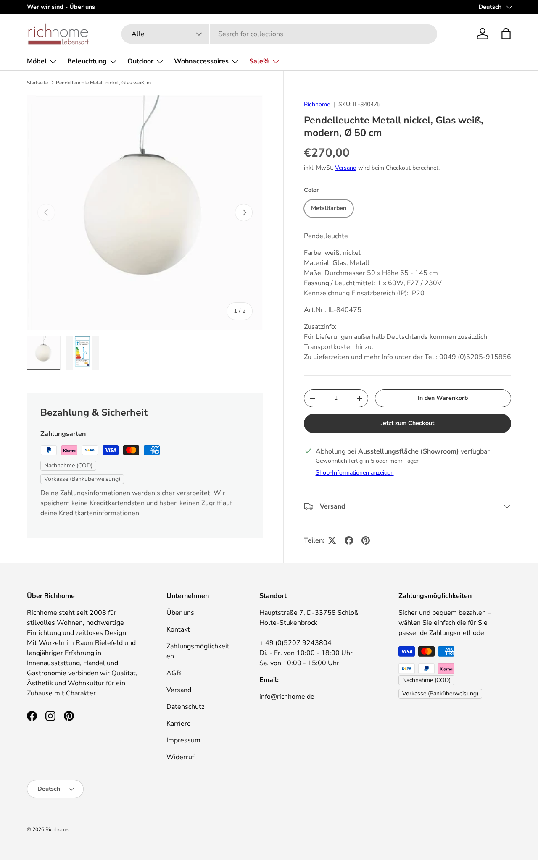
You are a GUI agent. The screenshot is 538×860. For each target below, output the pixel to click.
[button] (506, 33)
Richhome (317, 104)
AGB (173, 673)
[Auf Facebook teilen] (348, 540)
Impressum (183, 740)
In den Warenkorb (443, 398)
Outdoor (140, 61)
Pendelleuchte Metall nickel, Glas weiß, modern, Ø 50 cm (106, 82)
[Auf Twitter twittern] (332, 540)
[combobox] (279, 34)
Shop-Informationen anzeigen (355, 473)
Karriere (178, 723)
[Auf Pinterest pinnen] (365, 540)
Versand (345, 168)
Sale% (259, 61)
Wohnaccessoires (201, 61)
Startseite (37, 82)
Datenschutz (185, 706)
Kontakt (178, 629)
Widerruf (180, 757)
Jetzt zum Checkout (407, 423)
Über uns (180, 612)
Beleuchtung (87, 61)
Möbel (37, 61)
